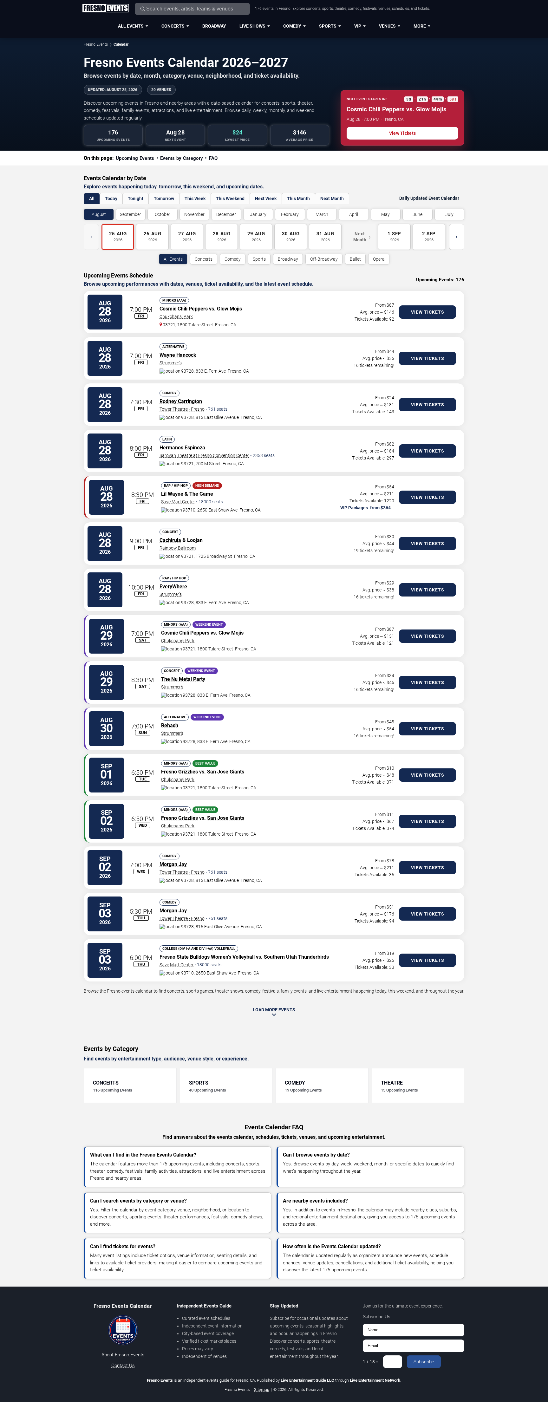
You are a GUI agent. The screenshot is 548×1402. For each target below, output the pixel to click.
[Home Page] (105, 8)
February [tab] (290, 214)
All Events (131, 26)
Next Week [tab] (266, 198)
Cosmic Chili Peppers (184, 309)
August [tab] (99, 214)
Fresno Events (96, 44)
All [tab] (92, 198)
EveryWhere (173, 587)
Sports (327, 26)
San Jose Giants (225, 772)
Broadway (214, 26)
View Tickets (402, 133)
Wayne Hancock (178, 355)
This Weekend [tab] (230, 198)
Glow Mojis (229, 309)
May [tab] (385, 214)
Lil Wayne (172, 494)
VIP (357, 26)
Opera (379, 259)
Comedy (292, 26)
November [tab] (194, 214)
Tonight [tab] (135, 198)
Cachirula (170, 540)
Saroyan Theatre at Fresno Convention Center (204, 455)
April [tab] (353, 214)
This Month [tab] (298, 198)
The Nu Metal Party (183, 679)
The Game (201, 494)
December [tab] (226, 214)
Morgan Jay (173, 864)
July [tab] (449, 214)
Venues (387, 26)
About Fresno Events (123, 1355)
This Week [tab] (195, 198)
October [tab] (162, 214)
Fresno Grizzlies (179, 772)
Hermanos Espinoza (182, 448)
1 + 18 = (370, 1361)
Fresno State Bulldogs (185, 957)
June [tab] (417, 214)
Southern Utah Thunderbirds (296, 957)
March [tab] (322, 214)
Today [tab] (111, 198)
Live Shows (252, 26)
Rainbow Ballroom (178, 548)
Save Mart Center (178, 501)
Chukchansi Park (176, 316)
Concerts (173, 26)
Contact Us (123, 1365)
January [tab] (258, 214)
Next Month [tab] (332, 198)
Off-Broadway (324, 259)
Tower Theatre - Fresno (182, 409)
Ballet (355, 259)
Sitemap (261, 1389)
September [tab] (130, 214)
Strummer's (171, 362)
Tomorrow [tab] (164, 198)
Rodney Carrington (181, 401)
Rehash (169, 725)
